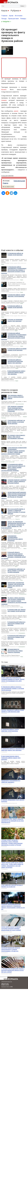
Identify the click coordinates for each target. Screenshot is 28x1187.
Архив (11, 15)
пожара (4, 100)
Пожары (23, 18)
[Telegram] (11, 193)
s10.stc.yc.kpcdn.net (8, 56)
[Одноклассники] (7, 193)
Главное (4, 15)
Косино (3, 89)
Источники (18, 15)
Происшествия (13, 18)
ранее (16, 111)
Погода (4, 18)
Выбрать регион (5, 984)
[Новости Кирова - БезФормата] (9, 2)
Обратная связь (5, 983)
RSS (12, 986)
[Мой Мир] (15, 193)
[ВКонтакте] (3, 193)
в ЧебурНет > (6, 21)
